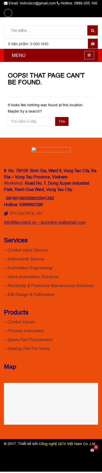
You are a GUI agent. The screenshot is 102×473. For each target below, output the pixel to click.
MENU (19, 55)
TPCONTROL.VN (25, 213)
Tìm (62, 121)
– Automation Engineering (28, 267)
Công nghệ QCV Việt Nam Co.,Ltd (67, 444)
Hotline (80, 459)
